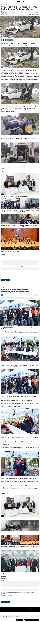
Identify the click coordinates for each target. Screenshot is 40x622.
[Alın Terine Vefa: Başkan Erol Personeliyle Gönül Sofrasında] (10, 203)
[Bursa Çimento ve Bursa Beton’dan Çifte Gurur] (20, 561)
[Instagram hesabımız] (28, 609)
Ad (1, 266)
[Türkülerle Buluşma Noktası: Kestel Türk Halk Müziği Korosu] (29, 219)
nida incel (6, 12)
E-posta (22, 266)
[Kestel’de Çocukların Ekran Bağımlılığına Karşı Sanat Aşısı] (20, 184)
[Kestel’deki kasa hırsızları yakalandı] (10, 219)
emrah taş (6, 294)
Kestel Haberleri (17, 298)
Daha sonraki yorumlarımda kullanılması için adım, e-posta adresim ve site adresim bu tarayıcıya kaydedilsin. (18, 271)
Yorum (2, 259)
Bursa (30, 14)
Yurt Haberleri (31, 298)
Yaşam (26, 298)
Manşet (37, 14)
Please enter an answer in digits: (6, 274)
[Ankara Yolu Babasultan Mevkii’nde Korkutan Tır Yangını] (29, 203)
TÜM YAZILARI (36, 12)
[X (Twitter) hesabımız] (26, 609)
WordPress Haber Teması (14, 616)
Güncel (33, 14)
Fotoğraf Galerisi (7, 298)
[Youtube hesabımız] (30, 609)
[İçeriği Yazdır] (12, 40)
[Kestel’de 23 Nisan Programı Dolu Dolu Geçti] (20, 239)
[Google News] (37, 40)
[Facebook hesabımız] (25, 609)
